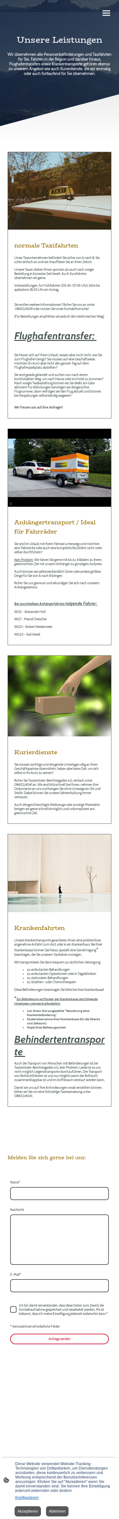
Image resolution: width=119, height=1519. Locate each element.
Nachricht (17, 1210)
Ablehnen (57, 1511)
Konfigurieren (27, 1497)
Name (15, 1182)
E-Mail (15, 1274)
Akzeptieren (27, 1511)
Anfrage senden (59, 1339)
